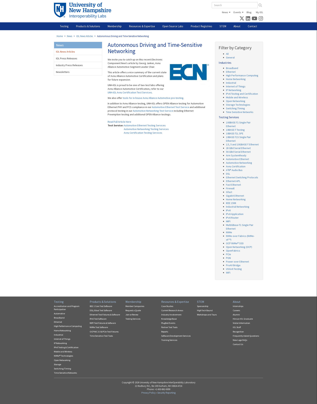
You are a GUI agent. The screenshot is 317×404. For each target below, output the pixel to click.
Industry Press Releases (69, 65)
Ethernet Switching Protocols (242, 177)
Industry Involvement (171, 314)
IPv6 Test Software (98, 318)
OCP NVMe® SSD (235, 243)
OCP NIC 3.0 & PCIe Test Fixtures (104, 331)
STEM (223, 26)
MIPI (228, 221)
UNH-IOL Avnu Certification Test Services (130, 92)
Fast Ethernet (233, 184)
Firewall (230, 188)
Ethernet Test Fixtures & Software (105, 314)
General (230, 57)
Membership (115, 26)
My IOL (259, 12)
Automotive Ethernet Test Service (170, 107)
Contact (252, 26)
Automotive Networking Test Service (153, 110)
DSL (228, 173)
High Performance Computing (242, 75)
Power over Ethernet (237, 261)
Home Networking (236, 79)
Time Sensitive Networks (239, 112)
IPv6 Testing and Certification (242, 93)
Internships (238, 306)
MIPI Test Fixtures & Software (103, 323)
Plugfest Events (168, 323)
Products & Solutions (88, 26)
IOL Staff (237, 327)
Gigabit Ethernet (235, 195)
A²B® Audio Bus (234, 170)
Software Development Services (176, 335)
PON (228, 258)
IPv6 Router (232, 217)
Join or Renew (131, 314)
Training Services (169, 340)
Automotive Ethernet (237, 159)
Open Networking (235, 101)
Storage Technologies (238, 104)
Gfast (229, 192)
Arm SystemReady (236, 155)
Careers (236, 310)
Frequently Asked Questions (246, 335)
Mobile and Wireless (237, 97)
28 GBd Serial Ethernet (238, 148)
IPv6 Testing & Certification (66, 347)
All (227, 53)
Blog (249, 12)
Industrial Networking (237, 206)
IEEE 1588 (231, 203)
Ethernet (231, 71)
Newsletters (63, 72)
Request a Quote (133, 310)
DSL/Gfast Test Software (101, 310)
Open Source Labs (172, 26)
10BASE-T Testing (235, 129)
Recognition (238, 331)
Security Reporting (166, 392)
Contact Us (238, 344)
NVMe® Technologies (63, 355)
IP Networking (233, 90)
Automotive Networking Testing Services (146, 129)
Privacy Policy (148, 392)
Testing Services (132, 318)
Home (60, 36)
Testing (64, 26)
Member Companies (134, 306)
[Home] (84, 10)
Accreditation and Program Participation (66, 308)
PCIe (228, 254)
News (225, 12)
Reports (164, 331)
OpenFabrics (233, 250)
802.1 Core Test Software (101, 306)
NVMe (229, 232)
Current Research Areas (172, 310)
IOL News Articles (84, 36)
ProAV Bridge (233, 265)
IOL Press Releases (66, 58)
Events (237, 12)
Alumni (236, 314)
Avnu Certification (235, 166)
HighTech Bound (205, 310)
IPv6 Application (234, 214)
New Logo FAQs (240, 340)
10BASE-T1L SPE (234, 133)
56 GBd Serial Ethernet (238, 151)
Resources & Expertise (142, 26)
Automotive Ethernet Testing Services (145, 125)
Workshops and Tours (207, 314)
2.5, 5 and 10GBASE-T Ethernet (242, 144)
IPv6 (228, 210)
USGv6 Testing (234, 269)
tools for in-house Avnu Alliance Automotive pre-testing (153, 98)
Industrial (231, 82)
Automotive (59, 313)
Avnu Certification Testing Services (143, 132)
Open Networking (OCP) (239, 247)
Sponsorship (202, 306)
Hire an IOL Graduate (243, 318)
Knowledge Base (169, 318)
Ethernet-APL (233, 181)
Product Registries (201, 26)
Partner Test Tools (169, 327)
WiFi (228, 272)
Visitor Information (241, 323)
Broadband (232, 68)
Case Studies (167, 306)
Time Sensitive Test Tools (101, 335)
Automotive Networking (239, 162)
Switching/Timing (235, 108)
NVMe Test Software (99, 327)
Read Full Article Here (119, 121)
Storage (57, 364)
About (237, 26)
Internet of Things (235, 86)
